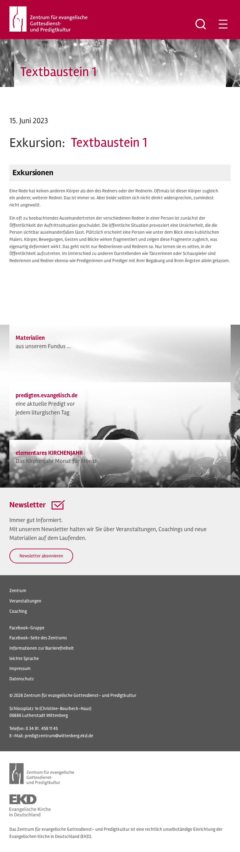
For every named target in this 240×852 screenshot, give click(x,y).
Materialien (30, 338)
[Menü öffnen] (223, 24)
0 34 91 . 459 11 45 (42, 728)
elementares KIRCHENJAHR (49, 453)
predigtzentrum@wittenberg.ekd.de (59, 735)
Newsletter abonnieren (41, 556)
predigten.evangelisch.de (47, 395)
